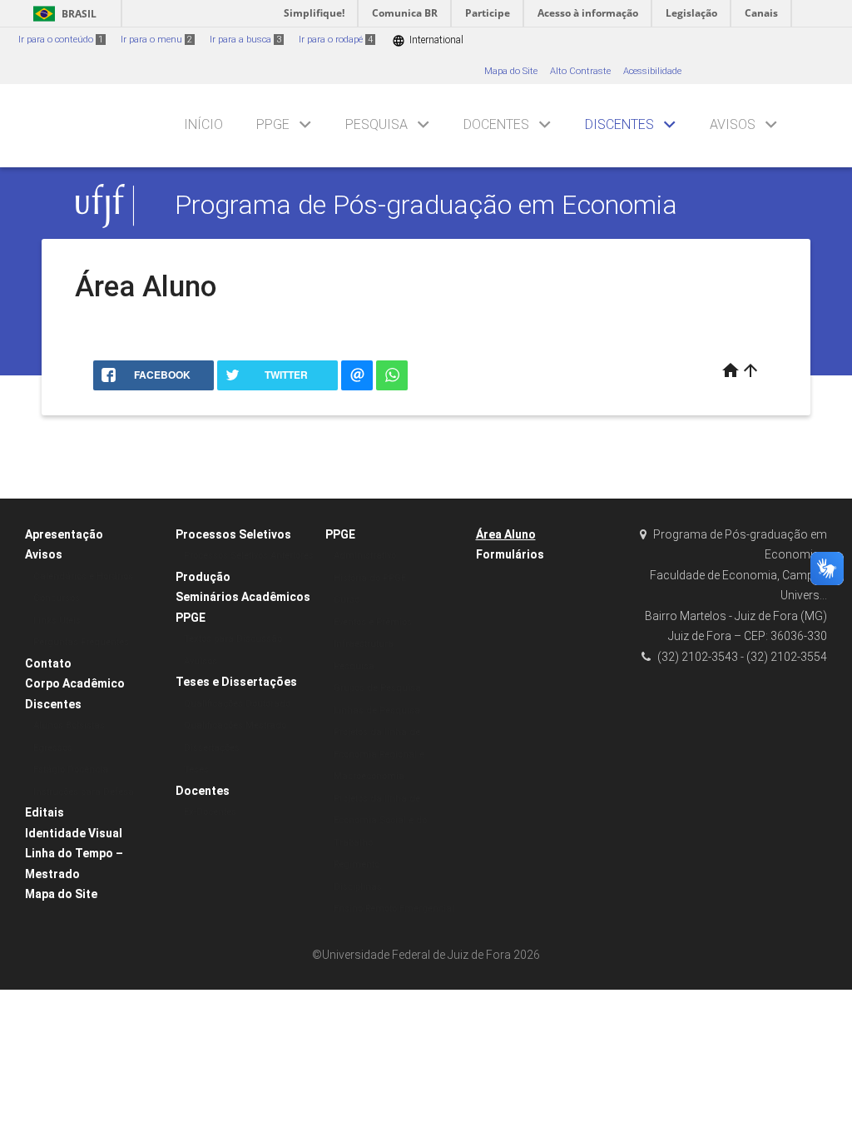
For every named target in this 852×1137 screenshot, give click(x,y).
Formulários (510, 554)
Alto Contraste (580, 71)
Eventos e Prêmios (373, 622)
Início (203, 124)
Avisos (732, 124)
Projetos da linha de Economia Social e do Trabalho (380, 820)
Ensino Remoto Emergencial (394, 908)
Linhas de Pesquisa (377, 710)
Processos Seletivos (233, 534)
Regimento (356, 864)
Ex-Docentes (210, 812)
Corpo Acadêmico (75, 683)
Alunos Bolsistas (69, 725)
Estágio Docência (70, 769)
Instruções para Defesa (83, 792)
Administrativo (365, 555)
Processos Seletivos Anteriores (249, 555)
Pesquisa (376, 124)
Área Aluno (506, 534)
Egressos (52, 747)
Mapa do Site (510, 71)
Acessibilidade (652, 71)
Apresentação (64, 534)
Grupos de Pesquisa (377, 688)
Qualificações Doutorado (237, 703)
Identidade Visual (73, 833)
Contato (48, 663)
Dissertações (212, 747)
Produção (203, 576)
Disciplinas (358, 886)
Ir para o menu (156, 39)
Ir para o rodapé (336, 39)
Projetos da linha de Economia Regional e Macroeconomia (379, 754)
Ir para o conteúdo (60, 39)
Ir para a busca (245, 39)
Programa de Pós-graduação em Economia (426, 205)
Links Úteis (57, 620)
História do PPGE (370, 578)
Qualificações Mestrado (235, 725)
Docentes (496, 124)
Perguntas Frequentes (81, 642)
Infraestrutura (364, 643)
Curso (346, 599)
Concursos (56, 598)
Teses (196, 769)
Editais (44, 812)
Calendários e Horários (83, 576)
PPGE (273, 124)
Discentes (619, 124)
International (427, 40)
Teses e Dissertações (236, 681)
